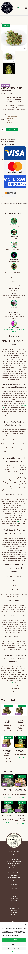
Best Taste (14, 913)
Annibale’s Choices (14, 908)
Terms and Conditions (15, 861)
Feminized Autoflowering (14, 878)
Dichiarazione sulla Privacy (17, 952)
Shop (6, 21)
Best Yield (18, 203)
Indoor (22, 329)
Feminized (14, 876)
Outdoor (14, 332)
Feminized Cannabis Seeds (15, 205)
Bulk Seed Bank (11, 203)
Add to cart (12, 130)
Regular (14, 880)
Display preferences (14, 948)
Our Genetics (15, 857)
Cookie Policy (7, 952)
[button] (25, 924)
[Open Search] (21, 8)
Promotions (15, 859)
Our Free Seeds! (15, 868)
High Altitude (15, 329)
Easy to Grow (4, 205)
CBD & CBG (14, 882)
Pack (2, 119)
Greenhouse (7, 329)
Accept (14, 940)
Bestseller (23, 203)
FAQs (14, 866)
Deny (14, 944)
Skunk (18, 521)
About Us (15, 855)
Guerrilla (14, 901)
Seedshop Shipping (15, 863)
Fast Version (14, 884)
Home (2, 21)
